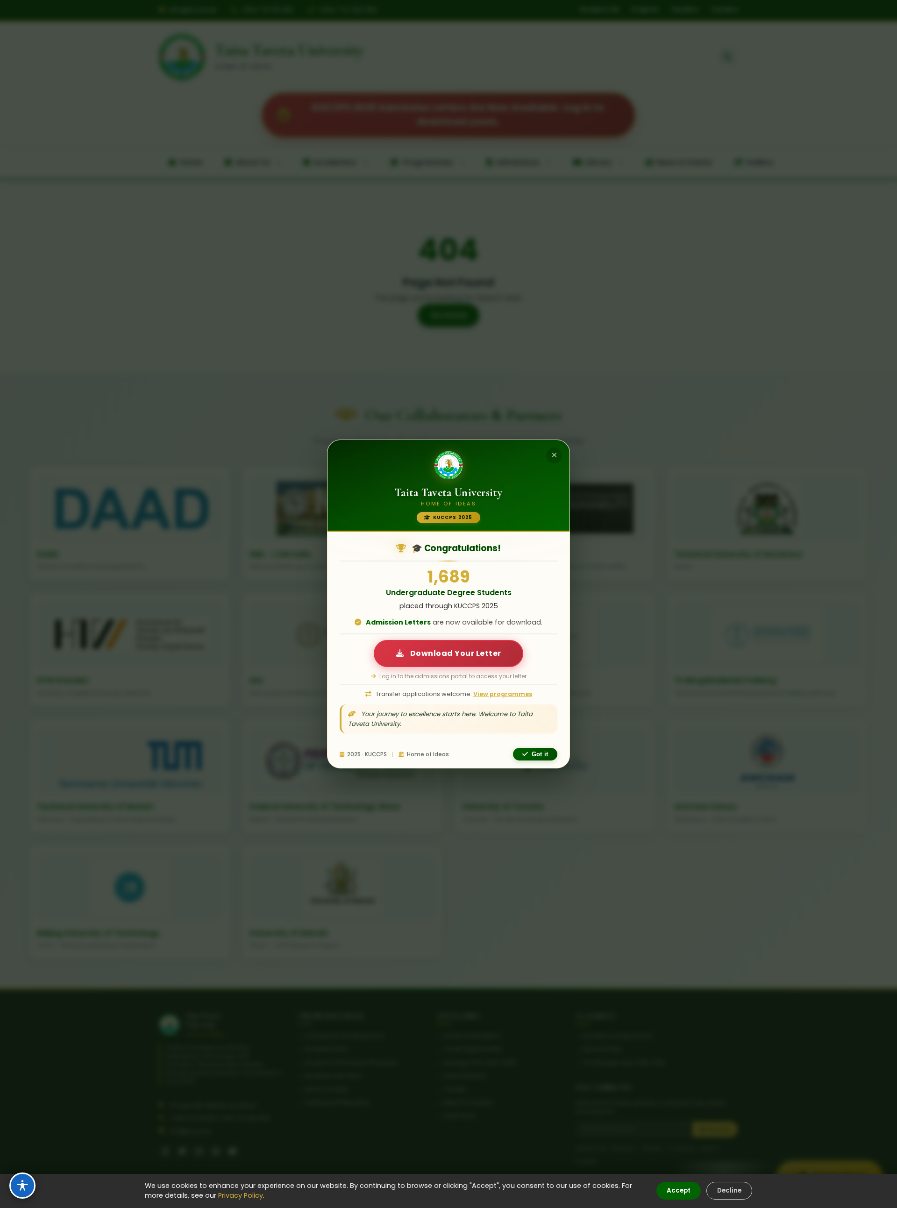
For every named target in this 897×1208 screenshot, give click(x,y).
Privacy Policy (240, 1195)
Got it (540, 754)
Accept (679, 1190)
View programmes (502, 694)
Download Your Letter (454, 653)
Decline (729, 1190)
